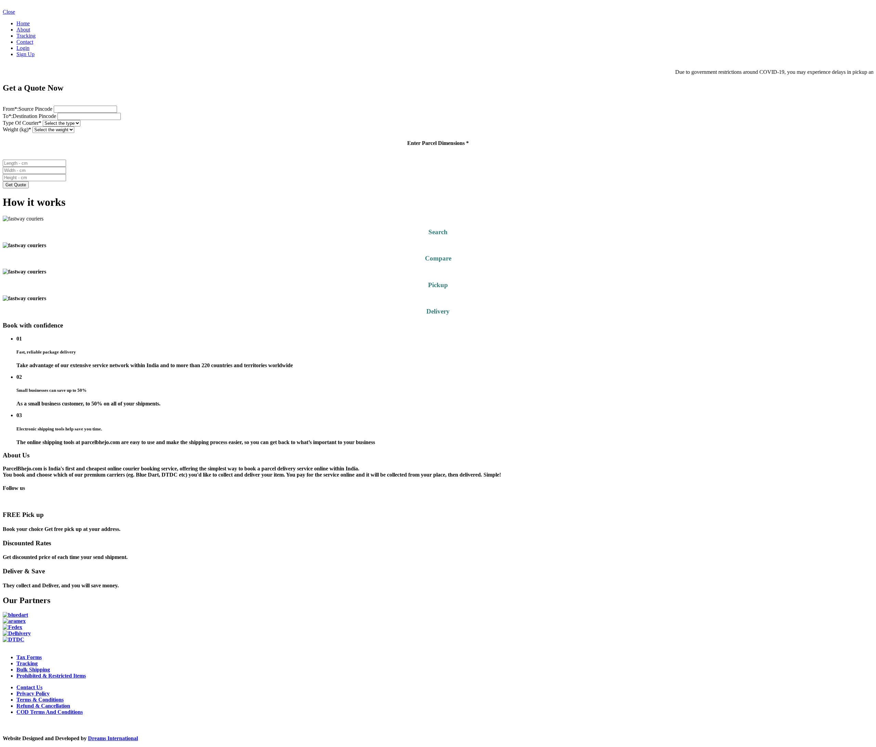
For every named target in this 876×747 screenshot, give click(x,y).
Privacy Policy (33, 693)
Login (22, 48)
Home (23, 23)
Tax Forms (29, 657)
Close (9, 12)
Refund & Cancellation (43, 706)
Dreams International (113, 738)
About (23, 29)
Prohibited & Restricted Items (51, 676)
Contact (24, 42)
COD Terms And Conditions (49, 712)
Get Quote (15, 184)
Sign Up (25, 54)
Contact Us (29, 687)
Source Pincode (28, 109)
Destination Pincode (30, 116)
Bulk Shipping (33, 669)
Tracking (26, 36)
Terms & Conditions (40, 700)
